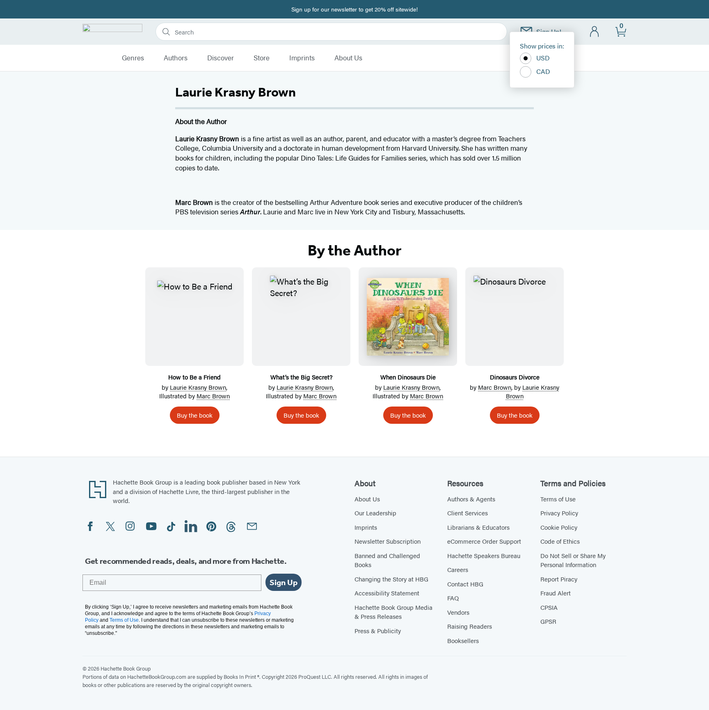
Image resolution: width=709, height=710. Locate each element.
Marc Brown (213, 395)
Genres (133, 57)
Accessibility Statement (386, 592)
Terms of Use (558, 498)
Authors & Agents (471, 498)
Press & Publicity (377, 630)
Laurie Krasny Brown (198, 387)
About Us (348, 57)
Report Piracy (558, 578)
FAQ (453, 597)
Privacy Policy (559, 512)
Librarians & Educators (478, 527)
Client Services (467, 512)
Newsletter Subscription (387, 541)
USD (543, 57)
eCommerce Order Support (484, 541)
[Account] (595, 32)
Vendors (458, 612)
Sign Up (283, 582)
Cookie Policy (558, 527)
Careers (457, 569)
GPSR (548, 621)
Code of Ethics (560, 541)
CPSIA (549, 607)
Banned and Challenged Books (387, 560)
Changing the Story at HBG (391, 578)
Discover (220, 57)
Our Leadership (375, 512)
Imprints (302, 57)
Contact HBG (465, 583)
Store (262, 57)
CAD (543, 71)
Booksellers (463, 640)
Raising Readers (469, 626)
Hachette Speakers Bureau (483, 555)
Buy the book (195, 415)
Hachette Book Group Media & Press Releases (393, 612)
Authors (176, 57)
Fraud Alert (555, 592)
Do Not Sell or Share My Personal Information (573, 560)
